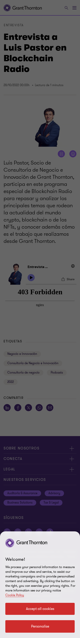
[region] (40, 584)
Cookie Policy (14, 595)
